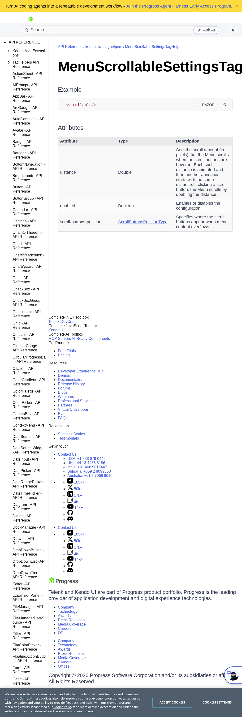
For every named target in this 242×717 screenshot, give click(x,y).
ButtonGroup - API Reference (28, 200)
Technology (67, 611)
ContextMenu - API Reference (28, 427)
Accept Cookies (172, 702)
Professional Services (76, 401)
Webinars (66, 397)
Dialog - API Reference (23, 518)
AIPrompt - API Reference (25, 87)
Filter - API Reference (21, 636)
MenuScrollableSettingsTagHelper (154, 47)
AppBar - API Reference (23, 98)
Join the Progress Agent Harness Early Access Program (178, 6)
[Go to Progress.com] (63, 583)
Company (66, 607)
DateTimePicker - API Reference (27, 495)
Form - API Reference (21, 670)
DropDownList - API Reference (29, 563)
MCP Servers (59, 339)
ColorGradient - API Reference (29, 382)
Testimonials (68, 438)
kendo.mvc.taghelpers (103, 47)
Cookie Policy (62, 707)
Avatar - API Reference (22, 132)
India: (87, 467)
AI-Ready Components (91, 339)
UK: (86, 463)
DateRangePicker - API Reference (29, 484)
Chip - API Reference (21, 325)
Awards (64, 616)
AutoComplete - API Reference (29, 121)
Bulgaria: (89, 471)
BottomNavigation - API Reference (29, 166)
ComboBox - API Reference (26, 416)
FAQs (62, 418)
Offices (63, 633)
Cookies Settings (217, 702)
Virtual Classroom (73, 409)
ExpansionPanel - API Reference (28, 597)
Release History (71, 384)
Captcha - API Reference (24, 223)
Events (63, 414)
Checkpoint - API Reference (27, 314)
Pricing (64, 355)
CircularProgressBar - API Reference (29, 359)
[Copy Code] (224, 105)
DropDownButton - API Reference (28, 552)
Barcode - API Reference (24, 155)
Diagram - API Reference (24, 507)
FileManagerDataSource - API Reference (28, 622)
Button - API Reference (22, 189)
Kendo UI (56, 330)
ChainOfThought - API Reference (28, 234)
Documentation (70, 380)
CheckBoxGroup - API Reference (28, 302)
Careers (64, 628)
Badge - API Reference (23, 144)
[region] (121, 702)
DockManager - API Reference (29, 529)
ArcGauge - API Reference (26, 110)
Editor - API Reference (22, 586)
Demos (64, 375)
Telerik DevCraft (61, 322)
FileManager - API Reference (28, 609)
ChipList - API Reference (24, 337)
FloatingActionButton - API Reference (29, 658)
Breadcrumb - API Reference (27, 178)
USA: (86, 459)
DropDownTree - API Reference (26, 575)
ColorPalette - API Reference (28, 393)
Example (70, 89)
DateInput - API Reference (25, 461)
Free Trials (67, 351)
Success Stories (71, 434)
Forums (64, 388)
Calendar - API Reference (25, 212)
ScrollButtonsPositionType (143, 222)
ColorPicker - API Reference (27, 405)
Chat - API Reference (21, 280)
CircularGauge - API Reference (26, 348)
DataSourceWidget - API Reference (28, 450)
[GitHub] (70, 514)
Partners (65, 405)
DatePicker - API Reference (26, 473)
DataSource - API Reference (27, 439)
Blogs (63, 392)
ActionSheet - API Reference (27, 76)
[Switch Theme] (233, 30)
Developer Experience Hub (81, 371)
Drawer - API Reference (23, 541)
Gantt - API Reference (21, 681)
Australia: (89, 476)
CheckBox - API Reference (26, 291)
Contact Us (67, 454)
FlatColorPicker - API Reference (27, 647)
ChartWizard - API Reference (28, 268)
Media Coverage (72, 624)
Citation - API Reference (24, 371)
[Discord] (70, 520)
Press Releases (71, 620)
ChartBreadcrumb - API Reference (28, 257)
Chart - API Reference (22, 246)
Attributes (70, 127)
